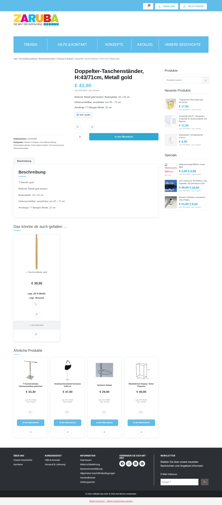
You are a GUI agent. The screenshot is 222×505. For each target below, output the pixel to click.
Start (15, 59)
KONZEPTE (114, 45)
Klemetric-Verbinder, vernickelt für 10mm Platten (192, 198)
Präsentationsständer (21, 145)
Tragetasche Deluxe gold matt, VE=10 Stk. (191, 101)
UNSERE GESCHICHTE (183, 45)
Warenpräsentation (47, 59)
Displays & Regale (65, 59)
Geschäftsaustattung (28, 59)
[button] (92, 127)
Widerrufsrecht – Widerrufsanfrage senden (111, 501)
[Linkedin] (135, 464)
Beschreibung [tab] (24, 161)
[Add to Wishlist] (77, 127)
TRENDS (30, 45)
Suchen (205, 80)
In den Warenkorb (124, 137)
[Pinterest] (142, 464)
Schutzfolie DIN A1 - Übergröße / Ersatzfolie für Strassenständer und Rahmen (193, 118)
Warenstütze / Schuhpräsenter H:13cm (191, 136)
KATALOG (145, 45)
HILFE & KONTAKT (72, 45)
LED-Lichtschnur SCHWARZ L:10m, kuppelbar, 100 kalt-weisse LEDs (193, 182)
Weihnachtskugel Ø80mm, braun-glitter (192, 165)
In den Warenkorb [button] (37, 325)
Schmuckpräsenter (56, 145)
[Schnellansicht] (36, 314)
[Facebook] (122, 464)
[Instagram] (129, 464)
